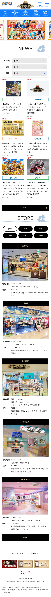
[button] (16, 38)
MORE (25, 208)
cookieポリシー (35, 553)
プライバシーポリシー (18, 553)
